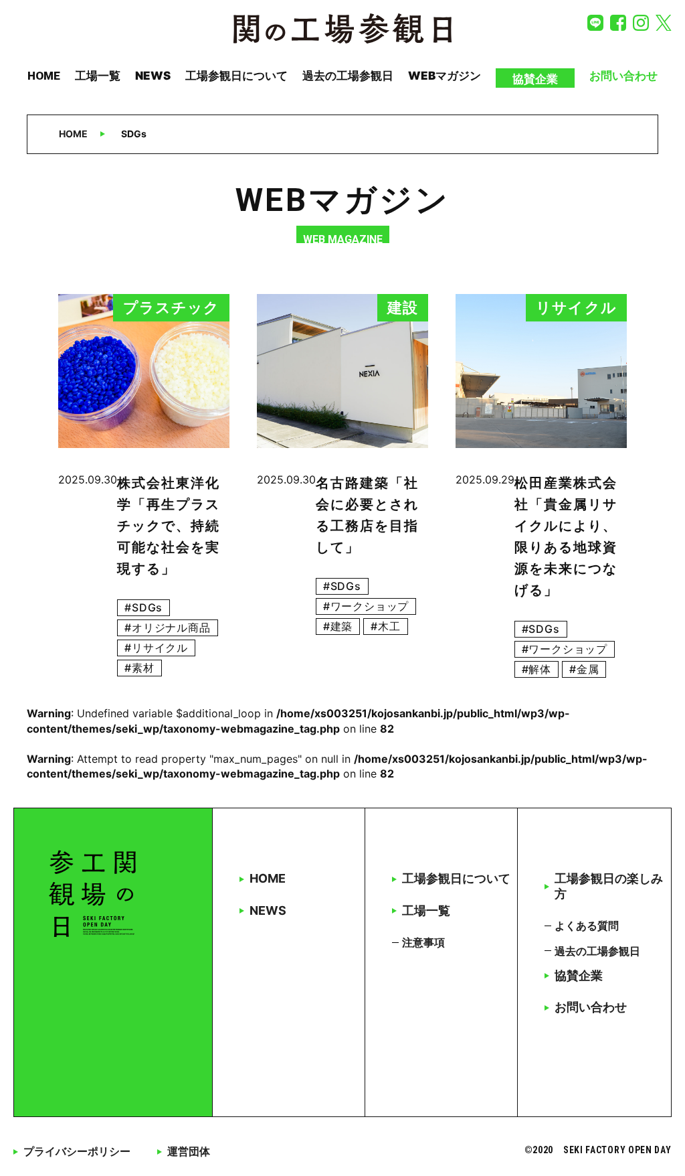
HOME (43, 75)
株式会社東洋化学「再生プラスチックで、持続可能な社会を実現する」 (168, 526)
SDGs (147, 607)
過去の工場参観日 (347, 75)
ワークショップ (369, 606)
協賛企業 (535, 79)
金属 (588, 669)
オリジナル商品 (171, 627)
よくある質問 (587, 925)
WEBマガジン (444, 75)
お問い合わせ (623, 75)
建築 (341, 626)
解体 (539, 669)
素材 (143, 667)
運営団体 (188, 1151)
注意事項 (423, 942)
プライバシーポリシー (76, 1151)
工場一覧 (97, 75)
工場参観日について (236, 75)
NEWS (153, 75)
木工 (389, 626)
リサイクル (160, 647)
